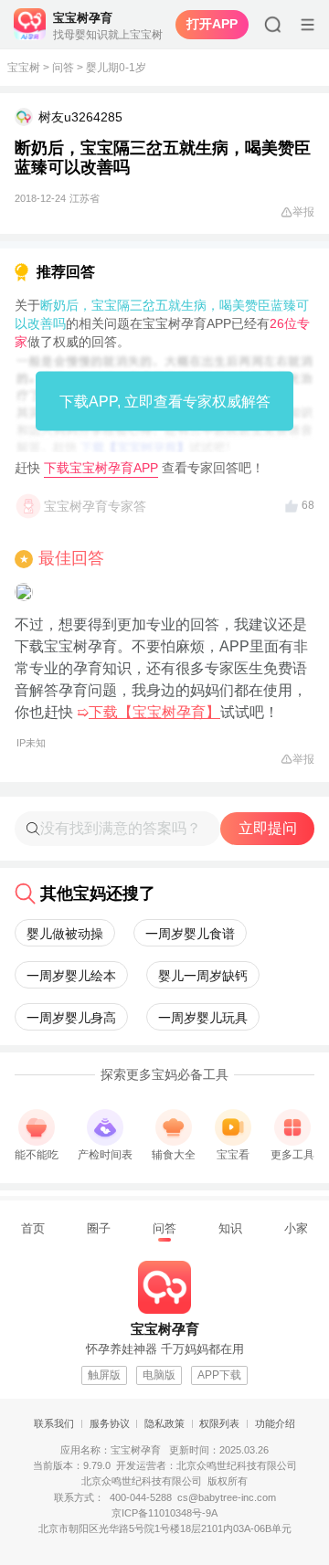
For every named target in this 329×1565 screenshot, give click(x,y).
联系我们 (54, 1423)
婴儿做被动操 (65, 933)
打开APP (212, 23)
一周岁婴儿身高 (71, 1017)
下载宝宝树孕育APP (101, 467)
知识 (230, 1228)
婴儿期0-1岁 (116, 67)
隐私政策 (164, 1423)
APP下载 (219, 1374)
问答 (63, 67)
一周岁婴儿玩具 (203, 1017)
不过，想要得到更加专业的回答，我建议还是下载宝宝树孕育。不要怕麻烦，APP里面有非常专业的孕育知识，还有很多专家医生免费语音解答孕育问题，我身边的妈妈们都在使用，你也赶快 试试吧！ (161, 682)
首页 (33, 1228)
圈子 (99, 1228)
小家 (296, 1228)
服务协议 (110, 1423)
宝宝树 (23, 67)
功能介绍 (275, 1423)
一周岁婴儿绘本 (71, 975)
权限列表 (219, 1423)
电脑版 (159, 1374)
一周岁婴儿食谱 (190, 933)
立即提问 (268, 828)
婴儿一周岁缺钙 (203, 975)
